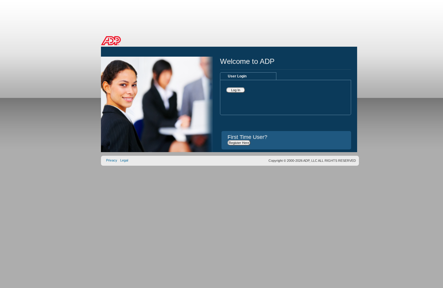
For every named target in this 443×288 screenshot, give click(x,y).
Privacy (111, 160)
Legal (124, 160)
